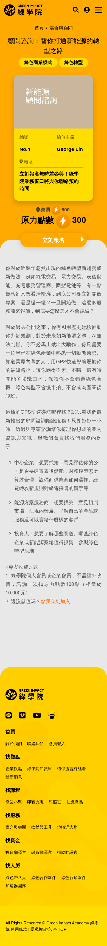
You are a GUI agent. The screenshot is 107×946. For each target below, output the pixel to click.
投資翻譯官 (15, 852)
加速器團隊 (15, 885)
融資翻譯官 (41, 852)
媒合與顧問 (15, 827)
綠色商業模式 (38, 62)
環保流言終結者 (71, 768)
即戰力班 (35, 802)
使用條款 (19, 929)
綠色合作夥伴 (43, 877)
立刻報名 (53, 240)
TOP (61, 929)
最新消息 (13, 777)
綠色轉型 (73, 62)
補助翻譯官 (67, 852)
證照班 (55, 802)
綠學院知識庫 (39, 768)
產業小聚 (13, 802)
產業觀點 (13, 768)
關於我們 (13, 743)
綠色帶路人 (15, 877)
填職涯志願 (67, 827)
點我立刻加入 (55, 601)
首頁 (39, 28)
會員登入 (57, 743)
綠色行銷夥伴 (73, 877)
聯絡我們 (35, 743)
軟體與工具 (41, 827)
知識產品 (74, 802)
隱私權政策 (40, 929)
